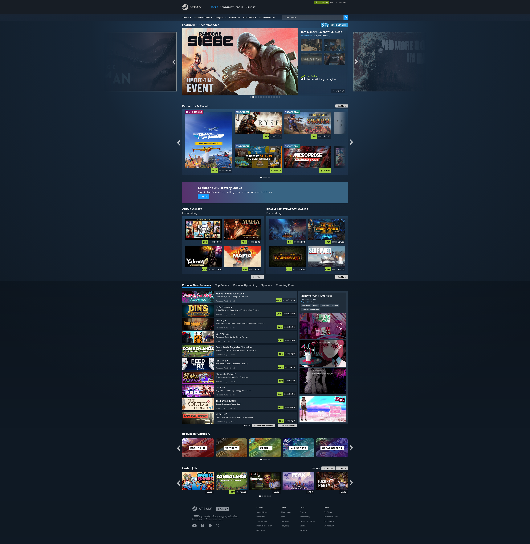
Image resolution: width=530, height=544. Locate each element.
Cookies (303, 526)
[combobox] (313, 17)
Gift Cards (260, 530)
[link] (323, 91)
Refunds (303, 530)
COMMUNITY (227, 7)
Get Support (329, 521)
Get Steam (328, 512)
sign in (332, 2)
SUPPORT (250, 7)
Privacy (303, 512)
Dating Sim (325, 305)
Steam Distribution (264, 526)
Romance (335, 305)
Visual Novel (306, 305)
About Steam (261, 512)
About (239, 7)
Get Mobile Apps (331, 517)
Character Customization (310, 310)
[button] (187, 17)
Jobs (283, 517)
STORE (214, 7)
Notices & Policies (307, 521)
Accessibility (305, 517)
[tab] (196, 285)
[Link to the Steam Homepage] (192, 9)
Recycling (285, 526)
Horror (315, 305)
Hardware (285, 521)
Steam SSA (260, 517)
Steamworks (261, 521)
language (341, 2)
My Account (329, 526)
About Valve (286, 512)
